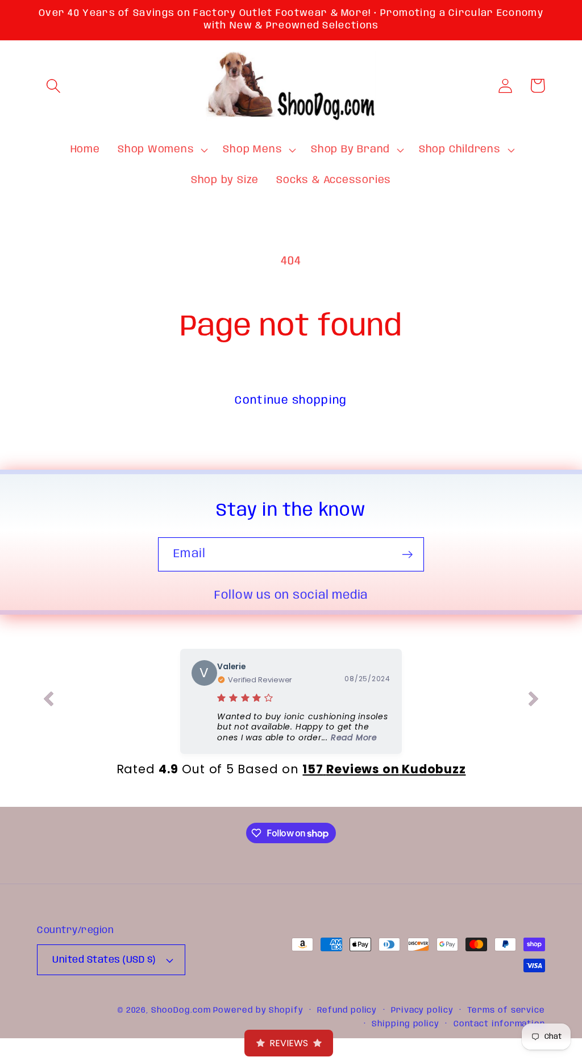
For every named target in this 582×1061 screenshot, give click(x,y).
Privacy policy (422, 1010)
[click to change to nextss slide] (533, 701)
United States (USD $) (104, 960)
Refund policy (347, 1010)
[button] (53, 85)
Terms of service (506, 1010)
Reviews (288, 1043)
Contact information (499, 1024)
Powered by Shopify (258, 1010)
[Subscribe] (407, 554)
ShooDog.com (180, 1010)
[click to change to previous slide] (48, 701)
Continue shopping (291, 401)
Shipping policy (405, 1024)
